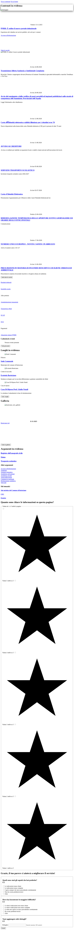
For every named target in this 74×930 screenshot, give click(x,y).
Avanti (3, 928)
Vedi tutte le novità (7, 277)
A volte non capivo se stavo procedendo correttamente (21, 909)
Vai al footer (14, 1)
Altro (6, 894)
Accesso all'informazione (8, 35)
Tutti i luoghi (5, 396)
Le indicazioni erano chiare (13, 886)
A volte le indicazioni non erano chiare (16, 905)
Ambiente (4, 470)
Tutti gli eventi (5, 346)
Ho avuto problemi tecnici (13, 911)
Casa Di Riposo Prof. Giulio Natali (14, 389)
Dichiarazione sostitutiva (8, 481)
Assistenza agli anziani (8, 474)
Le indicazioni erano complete (14, 888)
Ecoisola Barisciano (8, 375)
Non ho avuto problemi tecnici (14, 892)
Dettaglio (5, 925)
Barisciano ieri (5, 423)
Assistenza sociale (6, 475)
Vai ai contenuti (5, 1)
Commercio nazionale (7, 479)
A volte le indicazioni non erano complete (17, 907)
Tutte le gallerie (6, 444)
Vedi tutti (3, 482)
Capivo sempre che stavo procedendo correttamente (20, 890)
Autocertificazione (6, 477)
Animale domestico (7, 472)
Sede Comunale (7, 361)
